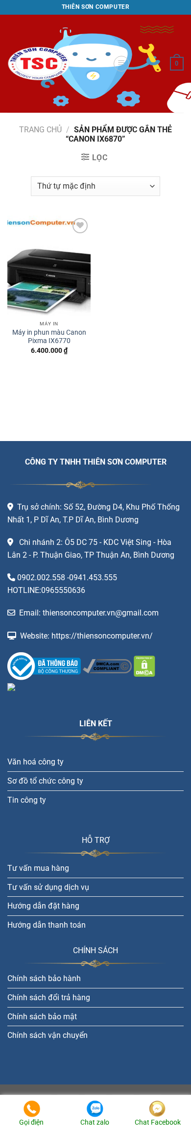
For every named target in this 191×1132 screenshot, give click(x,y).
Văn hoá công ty (35, 761)
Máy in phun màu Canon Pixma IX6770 (49, 336)
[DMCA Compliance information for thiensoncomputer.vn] (107, 665)
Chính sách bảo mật (42, 1016)
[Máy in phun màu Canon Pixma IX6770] (49, 266)
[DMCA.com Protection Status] (143, 665)
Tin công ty (26, 800)
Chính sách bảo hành (44, 978)
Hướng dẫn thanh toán (46, 925)
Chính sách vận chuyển (47, 1035)
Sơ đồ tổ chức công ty (45, 781)
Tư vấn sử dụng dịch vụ (48, 887)
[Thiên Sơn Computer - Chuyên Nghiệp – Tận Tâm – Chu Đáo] (56, 64)
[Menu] (121, 64)
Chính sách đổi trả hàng (48, 997)
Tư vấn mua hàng (38, 868)
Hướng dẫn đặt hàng (43, 906)
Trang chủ (40, 129)
